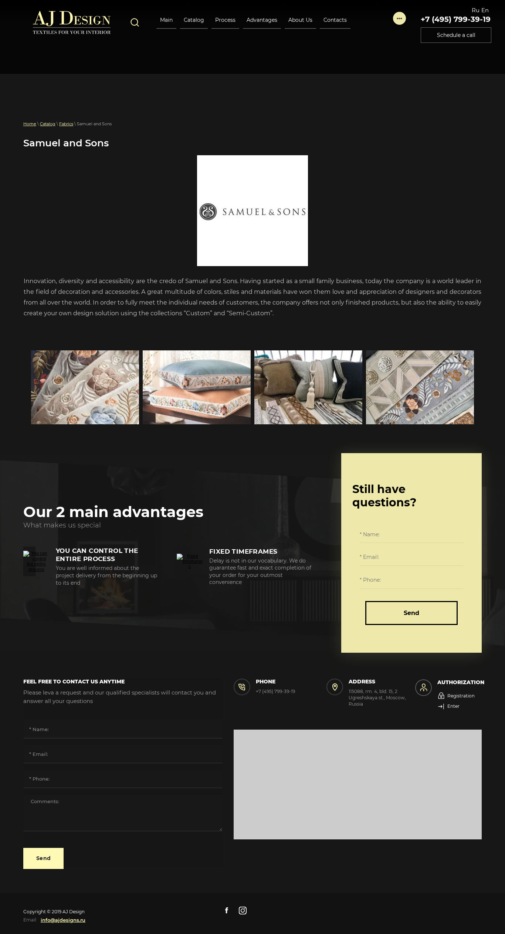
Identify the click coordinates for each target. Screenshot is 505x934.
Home (29, 123)
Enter (453, 706)
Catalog (47, 123)
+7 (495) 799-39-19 (456, 19)
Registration (461, 696)
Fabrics (66, 123)
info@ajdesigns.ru (63, 920)
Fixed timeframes (243, 551)
